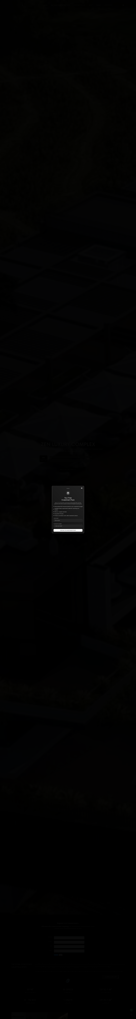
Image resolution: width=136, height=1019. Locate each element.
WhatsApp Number (57, 523)
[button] (82, 488)
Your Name (55, 518)
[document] (68, 509)
